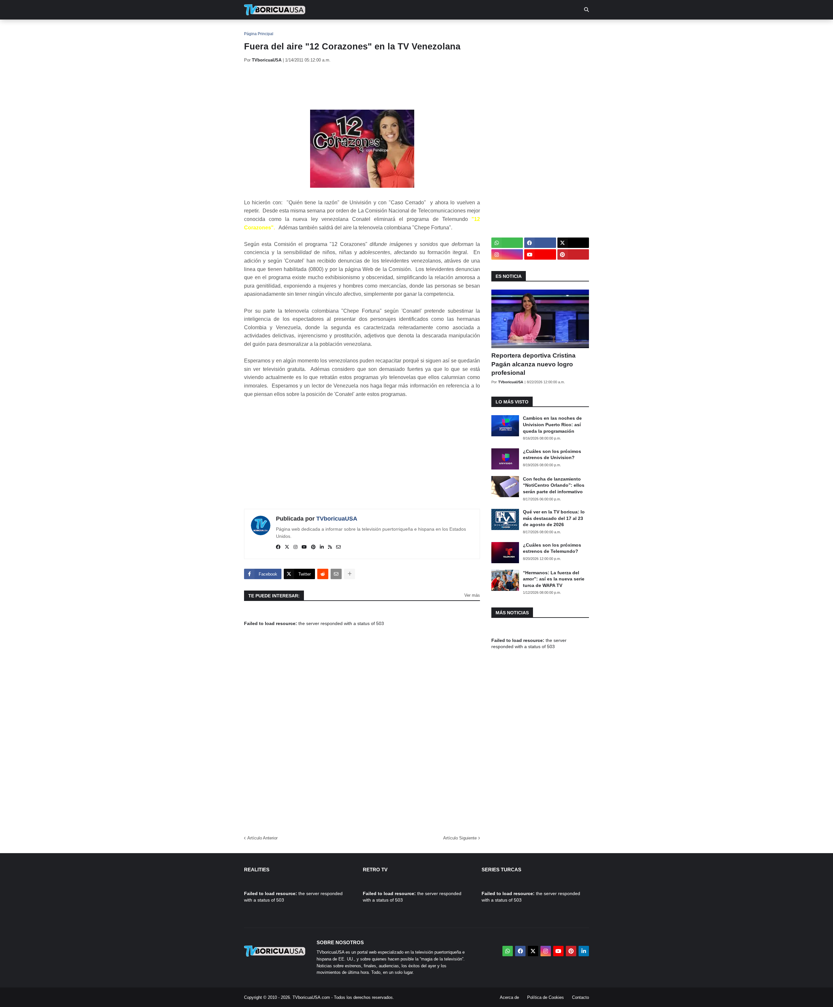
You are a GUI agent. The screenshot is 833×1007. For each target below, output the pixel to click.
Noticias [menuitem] (283, 29)
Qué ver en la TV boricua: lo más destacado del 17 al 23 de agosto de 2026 (554, 518)
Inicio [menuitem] (256, 29)
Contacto (580, 997)
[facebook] (278, 547)
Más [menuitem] (504, 29)
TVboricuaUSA (336, 518)
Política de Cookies (545, 997)
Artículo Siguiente (460, 838)
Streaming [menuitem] (412, 29)
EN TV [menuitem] (315, 29)
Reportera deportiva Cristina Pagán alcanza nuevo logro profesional (533, 364)
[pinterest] (313, 547)
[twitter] (287, 547)
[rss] (330, 547)
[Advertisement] (362, 86)
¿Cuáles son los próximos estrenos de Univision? (552, 454)
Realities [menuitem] (348, 29)
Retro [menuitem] (482, 29)
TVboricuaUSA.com (311, 997)
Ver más (472, 595)
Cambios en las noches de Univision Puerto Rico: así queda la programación (552, 424)
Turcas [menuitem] (379, 29)
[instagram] (295, 547)
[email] (338, 547)
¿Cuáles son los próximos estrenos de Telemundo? (552, 548)
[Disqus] (362, 734)
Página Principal (258, 34)
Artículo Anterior (262, 838)
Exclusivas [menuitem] (450, 29)
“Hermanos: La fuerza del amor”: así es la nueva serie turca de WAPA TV (553, 579)
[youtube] (304, 547)
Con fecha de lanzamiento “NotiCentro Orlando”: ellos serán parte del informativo (553, 485)
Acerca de (509, 997)
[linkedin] (322, 547)
